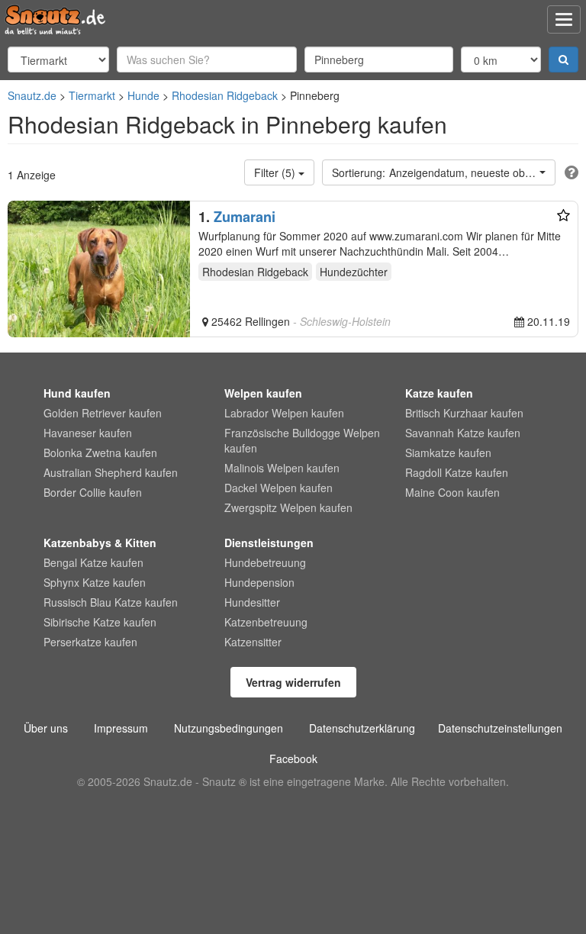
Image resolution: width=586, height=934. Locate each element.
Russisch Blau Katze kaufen (110, 602)
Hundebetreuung (265, 562)
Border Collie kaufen (92, 492)
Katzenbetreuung (265, 622)
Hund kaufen (77, 393)
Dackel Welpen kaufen (278, 487)
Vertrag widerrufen (293, 682)
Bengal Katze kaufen (93, 562)
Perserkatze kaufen (90, 641)
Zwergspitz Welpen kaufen (288, 507)
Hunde (143, 95)
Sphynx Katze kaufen (94, 582)
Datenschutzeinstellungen (500, 728)
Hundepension (259, 582)
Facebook (293, 758)
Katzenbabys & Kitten (99, 542)
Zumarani (244, 217)
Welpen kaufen (263, 393)
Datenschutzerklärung (362, 728)
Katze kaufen (439, 393)
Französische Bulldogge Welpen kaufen (302, 440)
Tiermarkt (92, 95)
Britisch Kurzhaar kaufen (464, 412)
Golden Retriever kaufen (102, 412)
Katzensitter (253, 641)
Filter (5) (276, 172)
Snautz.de (32, 95)
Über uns (46, 728)
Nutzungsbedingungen (228, 728)
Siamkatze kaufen (448, 452)
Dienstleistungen (269, 542)
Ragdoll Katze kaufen (456, 472)
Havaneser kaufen (87, 432)
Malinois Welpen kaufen (282, 467)
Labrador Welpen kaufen (284, 412)
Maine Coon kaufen (452, 492)
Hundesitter (252, 602)
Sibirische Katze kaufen (99, 622)
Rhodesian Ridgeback (225, 95)
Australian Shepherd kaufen (110, 472)
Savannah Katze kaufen (462, 432)
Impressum (121, 728)
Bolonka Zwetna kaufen (100, 452)
